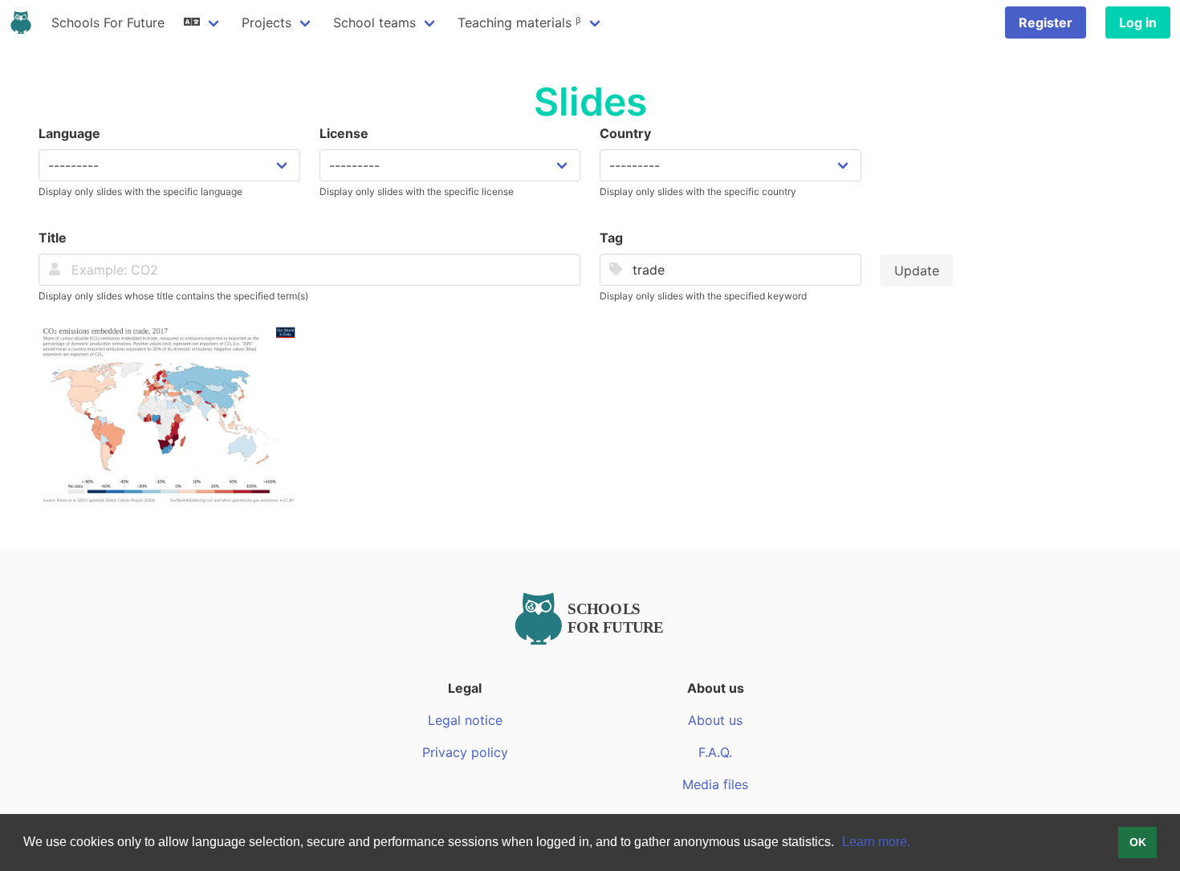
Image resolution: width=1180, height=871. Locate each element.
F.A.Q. (715, 752)
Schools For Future (108, 22)
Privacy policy (465, 752)
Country (625, 133)
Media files (715, 784)
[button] (839, 843)
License (343, 133)
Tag (611, 238)
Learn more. (876, 842)
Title (53, 238)
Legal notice (465, 720)
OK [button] (1137, 842)
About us (715, 720)
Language (69, 133)
